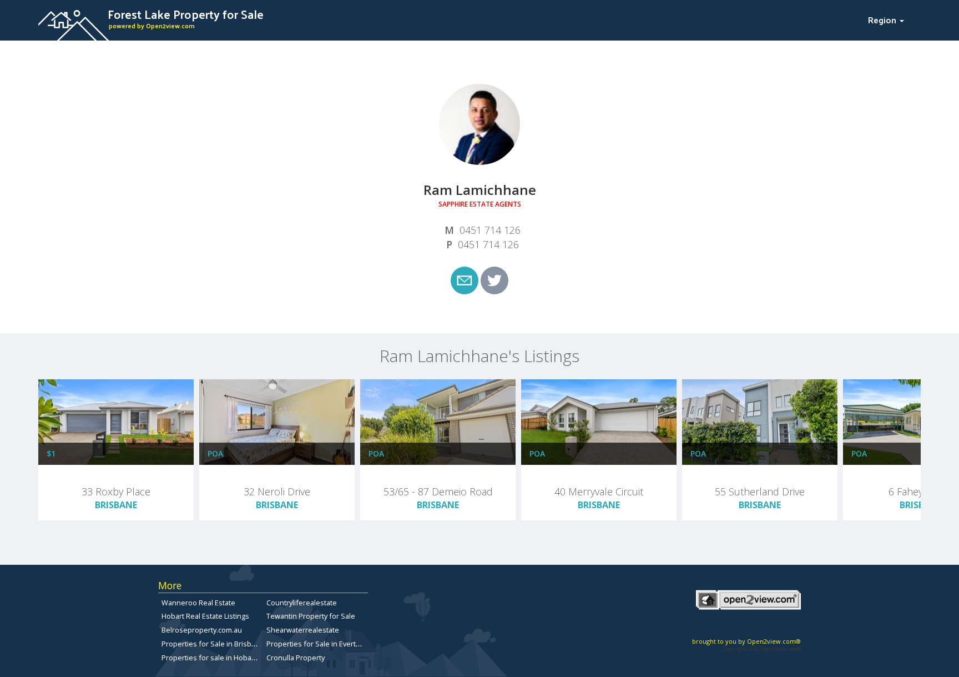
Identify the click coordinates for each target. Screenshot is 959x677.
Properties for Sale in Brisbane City (219, 644)
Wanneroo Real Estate (198, 603)
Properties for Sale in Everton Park (323, 644)
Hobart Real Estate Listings (205, 616)
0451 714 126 (490, 230)
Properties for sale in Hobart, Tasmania (226, 658)
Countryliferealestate (301, 603)
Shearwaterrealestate (302, 630)
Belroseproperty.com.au (201, 630)
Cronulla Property (295, 658)
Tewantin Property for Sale (310, 616)
